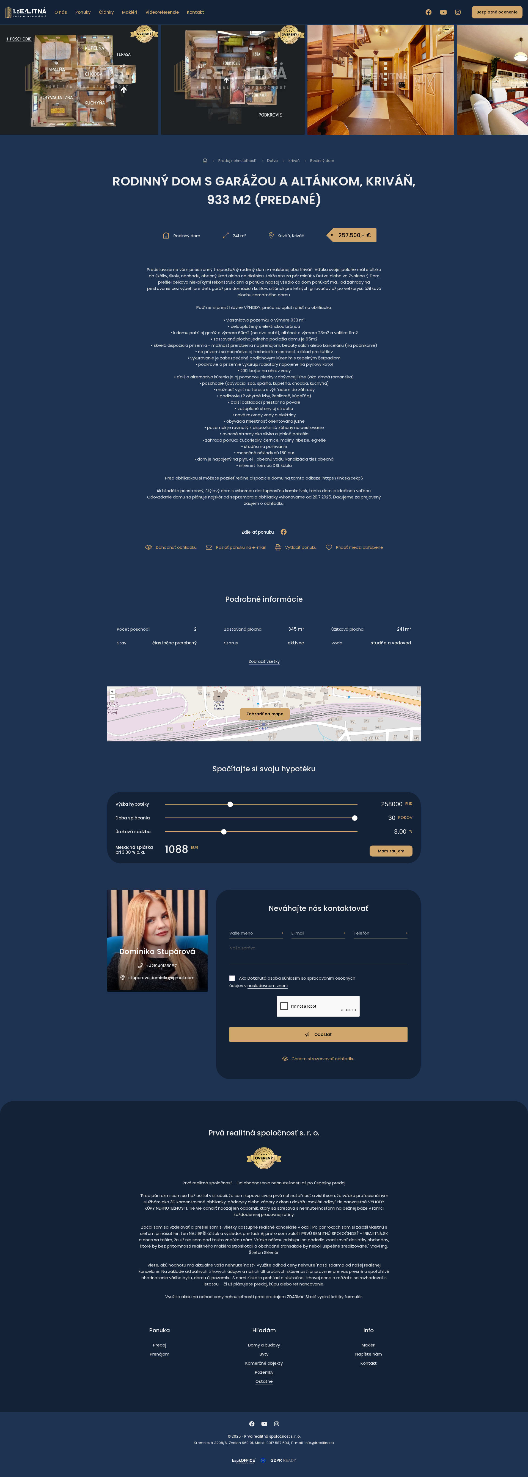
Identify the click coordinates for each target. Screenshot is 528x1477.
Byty (264, 1354)
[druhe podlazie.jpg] (72, 80)
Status (231, 643)
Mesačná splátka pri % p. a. (134, 850)
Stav (121, 643)
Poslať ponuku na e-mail (241, 547)
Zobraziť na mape (264, 714)
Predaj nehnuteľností (237, 160)
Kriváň (293, 160)
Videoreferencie (162, 12)
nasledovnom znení (268, 985)
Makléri (129, 12)
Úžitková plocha (347, 629)
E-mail (298, 933)
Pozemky (264, 1372)
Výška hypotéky (132, 804)
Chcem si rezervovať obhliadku (323, 1059)
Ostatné (264, 1381)
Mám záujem (391, 851)
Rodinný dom (322, 160)
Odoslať (322, 1034)
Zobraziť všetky (264, 661)
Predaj (159, 1345)
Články (106, 12)
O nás (60, 12)
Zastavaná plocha (243, 629)
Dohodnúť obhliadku (176, 547)
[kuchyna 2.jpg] (369, 80)
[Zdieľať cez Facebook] (281, 532)
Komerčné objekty (264, 1363)
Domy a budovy (264, 1345)
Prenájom (159, 1354)
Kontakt (195, 12)
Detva (272, 160)
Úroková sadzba (133, 832)
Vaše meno (241, 933)
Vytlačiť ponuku (301, 547)
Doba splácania (133, 818)
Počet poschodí (133, 629)
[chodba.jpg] (219, 80)
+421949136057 (161, 966)
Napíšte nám (368, 1354)
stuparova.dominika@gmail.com (161, 977)
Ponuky (83, 12)
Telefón (361, 933)
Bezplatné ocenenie (497, 12)
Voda (336, 643)
